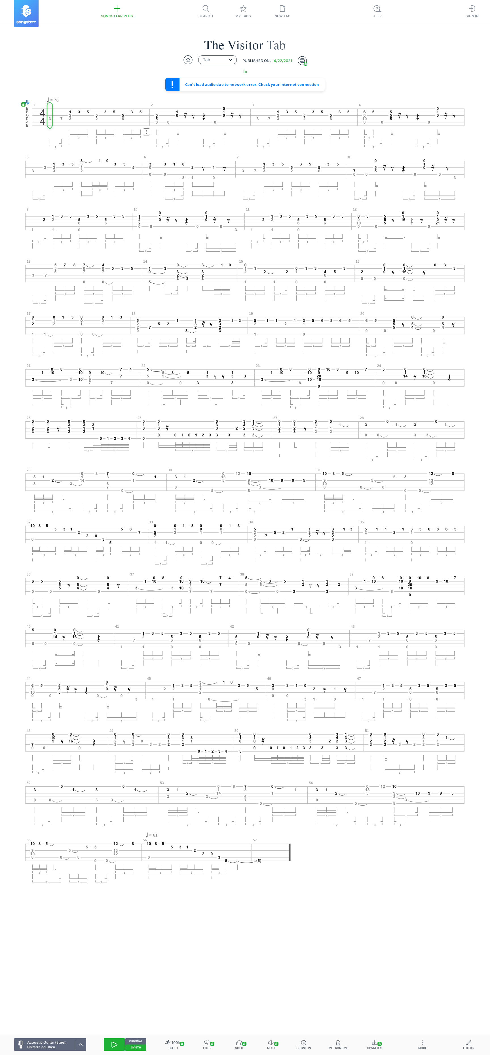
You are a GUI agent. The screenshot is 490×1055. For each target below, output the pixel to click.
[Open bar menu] (146, 131)
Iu (245, 71)
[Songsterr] (26, 13)
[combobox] (217, 59)
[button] (26, 103)
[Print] (302, 60)
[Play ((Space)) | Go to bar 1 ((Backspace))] (114, 1044)
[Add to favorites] (188, 59)
